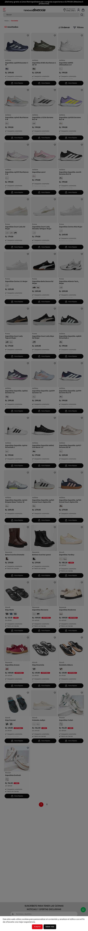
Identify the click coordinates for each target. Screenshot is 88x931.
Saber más (49, 926)
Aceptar (37, 926)
